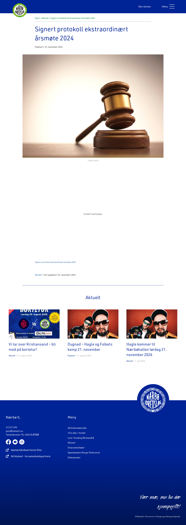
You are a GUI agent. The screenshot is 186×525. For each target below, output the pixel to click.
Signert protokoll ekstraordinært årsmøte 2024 (55, 262)
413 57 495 (11, 427)
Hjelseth (177, 516)
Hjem (37, 18)
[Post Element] (34, 337)
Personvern (150, 516)
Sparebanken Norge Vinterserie (84, 452)
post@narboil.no (14, 431)
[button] (167, 6)
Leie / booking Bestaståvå (81, 437)
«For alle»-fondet (76, 432)
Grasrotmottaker (76, 447)
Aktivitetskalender (77, 427)
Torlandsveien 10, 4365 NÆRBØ (22, 434)
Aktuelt (45, 18)
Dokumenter (74, 457)
